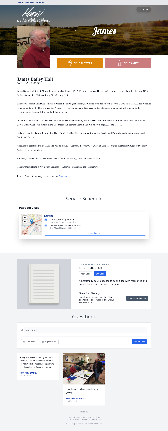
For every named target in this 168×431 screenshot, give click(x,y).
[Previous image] (65, 368)
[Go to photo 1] (80, 383)
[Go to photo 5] (86, 382)
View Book (85, 274)
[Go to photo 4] (84, 382)
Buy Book (100, 274)
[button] (31, 222)
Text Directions (95, 233)
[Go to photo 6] (87, 382)
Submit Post (139, 341)
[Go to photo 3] (83, 382)
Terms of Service (91, 419)
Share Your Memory (137, 298)
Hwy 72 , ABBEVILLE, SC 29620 (62, 228)
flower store (64, 176)
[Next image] (102, 368)
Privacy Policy (77, 419)
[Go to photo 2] (81, 382)
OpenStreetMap (87, 423)
